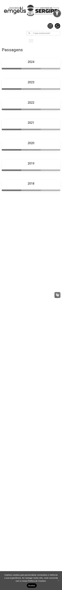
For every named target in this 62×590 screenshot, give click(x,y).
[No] (58, 580)
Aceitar (31, 585)
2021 (31, 123)
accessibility (57, 13)
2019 (31, 163)
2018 (31, 183)
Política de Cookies (37, 581)
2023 (31, 82)
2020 (31, 143)
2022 (31, 102)
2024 (31, 62)
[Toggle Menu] (31, 40)
